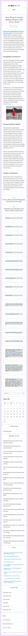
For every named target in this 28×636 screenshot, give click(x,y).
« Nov (4, 421)
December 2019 (7, 609)
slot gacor (8, 235)
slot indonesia (10, 278)
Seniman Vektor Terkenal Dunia (11, 576)
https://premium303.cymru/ (13, 332)
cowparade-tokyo (7, 431)
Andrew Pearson (14, 25)
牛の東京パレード (14, 6)
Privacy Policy (7, 627)
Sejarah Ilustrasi (7, 623)
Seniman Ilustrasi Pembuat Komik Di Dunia (13, 572)
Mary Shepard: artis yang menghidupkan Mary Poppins (14, 565)
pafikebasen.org (7, 104)
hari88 (8, 84)
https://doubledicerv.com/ (13, 380)
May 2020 (5, 603)
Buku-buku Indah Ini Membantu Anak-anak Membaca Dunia (13, 553)
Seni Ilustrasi (6, 620)
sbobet (7, 218)
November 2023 (7, 596)
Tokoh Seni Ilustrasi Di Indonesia (12, 578)
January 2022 (6, 599)
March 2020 (6, 606)
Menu (14, 9)
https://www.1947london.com (13, 341)
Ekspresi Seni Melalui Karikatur (11, 556)
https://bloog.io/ (10, 366)
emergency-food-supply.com (13, 269)
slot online (9, 243)
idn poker (8, 226)
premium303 (8, 286)
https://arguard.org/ (11, 314)
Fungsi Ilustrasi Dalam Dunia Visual (12, 559)
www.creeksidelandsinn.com (13, 261)
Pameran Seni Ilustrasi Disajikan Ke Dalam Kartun (12, 569)
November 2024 (7, 592)
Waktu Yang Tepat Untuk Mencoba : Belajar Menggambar (12, 582)
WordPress (16, 632)
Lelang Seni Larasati (9, 562)
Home (4, 616)
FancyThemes (22, 632)
